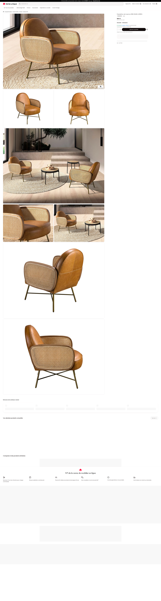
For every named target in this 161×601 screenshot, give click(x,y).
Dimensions (125, 22)
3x (121, 32)
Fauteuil (20, 11)
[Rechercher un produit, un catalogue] (19, 3)
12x (126, 32)
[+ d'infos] (131, 32)
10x (124, 32)
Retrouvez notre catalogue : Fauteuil (11, 399)
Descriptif (119, 22)
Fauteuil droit (25, 11)
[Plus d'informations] (130, 26)
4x (123, 32)
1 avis (124, 15)
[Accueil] (3, 12)
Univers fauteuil (15, 11)
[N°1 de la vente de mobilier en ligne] (10, 3)
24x (128, 32)
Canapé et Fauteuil (8, 11)
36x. (130, 32)
